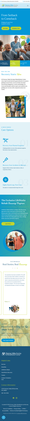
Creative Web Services (22, 413)
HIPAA (24, 408)
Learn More (8, 223)
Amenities (3, 367)
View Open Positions (8, 340)
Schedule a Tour (16, 28)
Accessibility (5, 410)
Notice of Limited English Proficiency (19, 410)
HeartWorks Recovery (6, 372)
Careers (3, 375)
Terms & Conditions (7, 408)
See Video (5, 28)
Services (3, 364)
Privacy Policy (17, 408)
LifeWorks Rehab (5, 369)
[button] (3, 417)
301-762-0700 (5, 393)
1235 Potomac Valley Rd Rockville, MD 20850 (9, 389)
